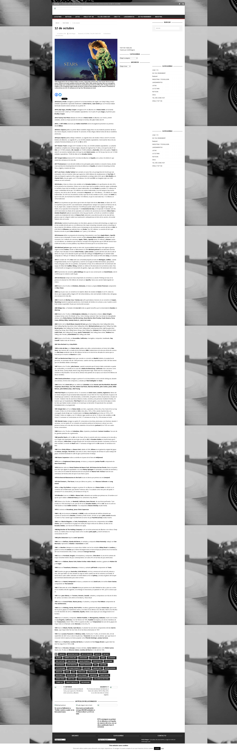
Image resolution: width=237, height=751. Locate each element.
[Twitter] (183, 4)
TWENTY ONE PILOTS (72, 682)
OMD (73, 672)
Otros (154, 95)
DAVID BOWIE (83, 658)
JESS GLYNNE (108, 661)
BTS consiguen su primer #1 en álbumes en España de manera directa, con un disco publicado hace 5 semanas (106, 723)
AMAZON (62, 654)
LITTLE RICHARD (60, 668)
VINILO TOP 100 (89, 17)
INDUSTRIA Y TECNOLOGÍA (160, 79)
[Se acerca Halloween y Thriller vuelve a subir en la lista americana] (65, 705)
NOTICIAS (68, 17)
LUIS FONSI (87, 668)
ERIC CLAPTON (60, 661)
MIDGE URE (59, 672)
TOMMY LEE (59, 682)
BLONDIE (58, 658)
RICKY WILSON (71, 675)
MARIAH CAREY (97, 668)
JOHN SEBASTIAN (72, 665)
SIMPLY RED (71, 679)
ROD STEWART (83, 675)
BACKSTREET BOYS (73, 654)
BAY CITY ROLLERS (87, 654)
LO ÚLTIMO (57, 17)
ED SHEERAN (111, 658)
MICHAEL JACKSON (110, 668)
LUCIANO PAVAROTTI (74, 668)
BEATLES (97, 654)
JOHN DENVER (60, 665)
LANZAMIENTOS (129, 17)
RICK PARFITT (60, 675)
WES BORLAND (85, 682)
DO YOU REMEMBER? (144, 17)
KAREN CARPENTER (85, 665)
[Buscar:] (167, 28)
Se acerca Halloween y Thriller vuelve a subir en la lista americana (64, 710)
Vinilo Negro (72, 33)
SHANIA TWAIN (60, 679)
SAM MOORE (93, 675)
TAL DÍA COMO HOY (103, 17)
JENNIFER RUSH (97, 661)
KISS (95, 665)
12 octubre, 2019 (61, 33)
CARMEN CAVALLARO (70, 658)
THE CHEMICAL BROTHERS (101, 679)
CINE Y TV (117, 17)
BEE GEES (106, 654)
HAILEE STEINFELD (84, 661)
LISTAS (77, 17)
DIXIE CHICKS (94, 658)
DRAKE (103, 658)
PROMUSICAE (92, 672)
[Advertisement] (135, 33)
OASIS (67, 672)
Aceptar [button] (157, 748)
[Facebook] (179, 4)
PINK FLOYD (81, 672)
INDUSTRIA (158, 17)
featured (80, 33)
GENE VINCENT (72, 661)
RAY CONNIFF (103, 672)
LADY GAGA (103, 665)
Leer (162, 748)
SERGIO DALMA (104, 675)
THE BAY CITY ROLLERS (84, 679)
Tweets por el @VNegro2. (127, 50)
